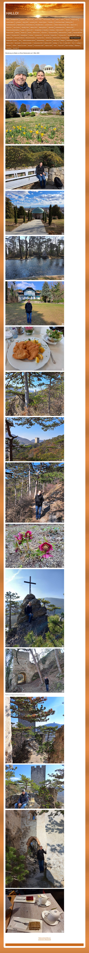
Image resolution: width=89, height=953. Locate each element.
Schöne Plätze (38, 19)
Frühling (31, 35)
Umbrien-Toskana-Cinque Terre (61, 24)
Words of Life (30, 19)
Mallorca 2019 (36, 32)
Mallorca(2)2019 (62, 32)
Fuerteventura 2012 (11, 24)
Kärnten (8, 35)
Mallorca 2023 (56, 37)
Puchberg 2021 (38, 35)
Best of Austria (46, 19)
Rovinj (29, 32)
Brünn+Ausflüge (69, 45)
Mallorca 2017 (29, 30)
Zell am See (46, 35)
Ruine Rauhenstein (75, 37)
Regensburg (69, 40)
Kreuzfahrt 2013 (39, 24)
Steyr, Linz (79, 35)
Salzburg (17, 32)
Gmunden (8, 45)
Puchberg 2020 (15, 35)
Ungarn (23, 30)
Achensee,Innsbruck (19, 37)
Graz (20, 40)
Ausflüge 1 (55, 43)
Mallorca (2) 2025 (22, 45)
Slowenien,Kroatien (27, 43)
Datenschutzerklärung (45, 938)
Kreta (57, 19)
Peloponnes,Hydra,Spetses (12, 30)
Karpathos (45, 30)
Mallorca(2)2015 (43, 27)
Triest (55, 45)
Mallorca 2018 (75, 30)
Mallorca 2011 (69, 22)
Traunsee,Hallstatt (52, 32)
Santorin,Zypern (10, 22)
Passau (76, 40)
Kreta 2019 (44, 32)
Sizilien (14, 45)
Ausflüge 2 (79, 43)
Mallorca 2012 (20, 24)
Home (7, 19)
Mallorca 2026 (48, 45)
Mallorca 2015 (33, 27)
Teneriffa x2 (51, 22)
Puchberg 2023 (65, 37)
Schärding (8, 48)
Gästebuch (22, 19)
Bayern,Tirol (73, 24)
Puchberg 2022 (62, 35)
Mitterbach (77, 45)
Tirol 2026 (15, 48)
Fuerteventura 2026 (38, 45)
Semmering (48, 37)
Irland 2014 (9, 27)
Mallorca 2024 (9, 43)
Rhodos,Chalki (9, 32)
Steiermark (51, 27)
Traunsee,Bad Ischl (77, 32)
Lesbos (62, 19)
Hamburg (52, 30)
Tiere (53, 19)
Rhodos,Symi (74, 19)
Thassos (68, 19)
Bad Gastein (18, 43)
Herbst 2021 (54, 35)
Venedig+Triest (25, 27)
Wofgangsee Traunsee (11, 40)
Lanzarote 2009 (33, 22)
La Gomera (18, 22)
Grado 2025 (67, 43)
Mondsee (30, 45)
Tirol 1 (61, 43)
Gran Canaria (16, 27)
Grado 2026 (61, 45)
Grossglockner (38, 30)
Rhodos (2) (23, 32)
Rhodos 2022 (9, 37)
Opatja (69, 32)
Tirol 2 (73, 43)
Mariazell (68, 30)
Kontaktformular (14, 19)
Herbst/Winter (24, 35)
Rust (81, 30)
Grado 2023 (49, 40)
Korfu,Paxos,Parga (59, 22)
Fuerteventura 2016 (60, 27)
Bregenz (63, 40)
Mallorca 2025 (47, 43)
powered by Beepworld (44, 939)
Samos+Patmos (42, 22)
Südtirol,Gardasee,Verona (29, 40)
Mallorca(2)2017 (60, 30)
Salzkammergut (40, 40)
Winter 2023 (56, 40)
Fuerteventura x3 (30, 24)
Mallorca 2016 (69, 27)
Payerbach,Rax (40, 37)
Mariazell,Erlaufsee (30, 37)
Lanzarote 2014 (48, 24)
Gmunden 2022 (71, 35)
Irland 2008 (25, 22)
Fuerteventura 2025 (38, 43)
